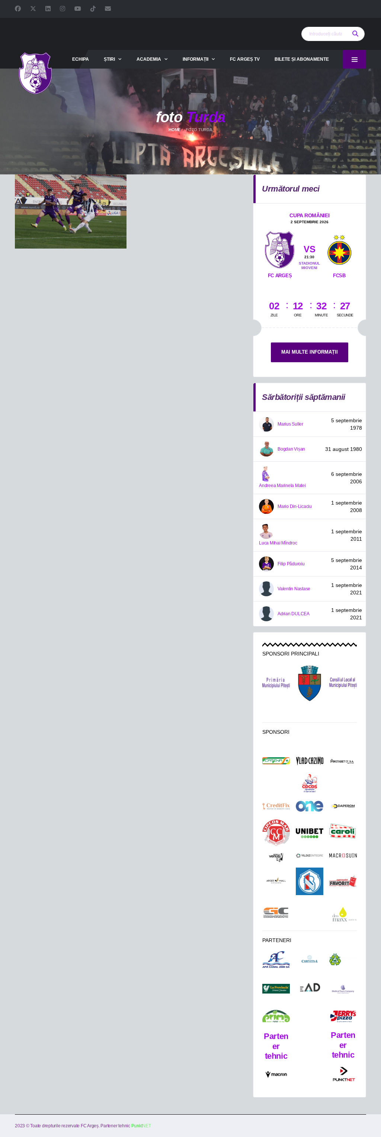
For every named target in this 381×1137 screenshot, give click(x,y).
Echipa (80, 59)
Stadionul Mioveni (309, 265)
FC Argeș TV (245, 59)
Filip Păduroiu (291, 563)
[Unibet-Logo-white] (309, 833)
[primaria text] (276, 683)
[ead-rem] (309, 988)
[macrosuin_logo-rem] (343, 857)
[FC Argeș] (279, 248)
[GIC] (276, 912)
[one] (309, 806)
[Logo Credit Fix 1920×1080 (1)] (276, 806)
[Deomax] (343, 913)
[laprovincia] (276, 989)
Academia (149, 59)
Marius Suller (290, 424)
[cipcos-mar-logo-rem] (276, 833)
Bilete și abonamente (302, 59)
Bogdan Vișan (291, 449)
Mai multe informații (309, 352)
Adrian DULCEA (294, 613)
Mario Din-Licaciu (295, 506)
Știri (109, 59)
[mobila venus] (276, 857)
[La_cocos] (309, 783)
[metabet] (343, 761)
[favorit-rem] (343, 881)
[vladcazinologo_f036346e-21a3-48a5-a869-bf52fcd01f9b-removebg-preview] (309, 761)
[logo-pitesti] (309, 683)
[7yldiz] (309, 857)
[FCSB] (339, 245)
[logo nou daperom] (343, 806)
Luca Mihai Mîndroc (278, 543)
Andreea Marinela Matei (282, 485)
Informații (195, 59)
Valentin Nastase (294, 588)
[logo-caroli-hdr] (343, 833)
